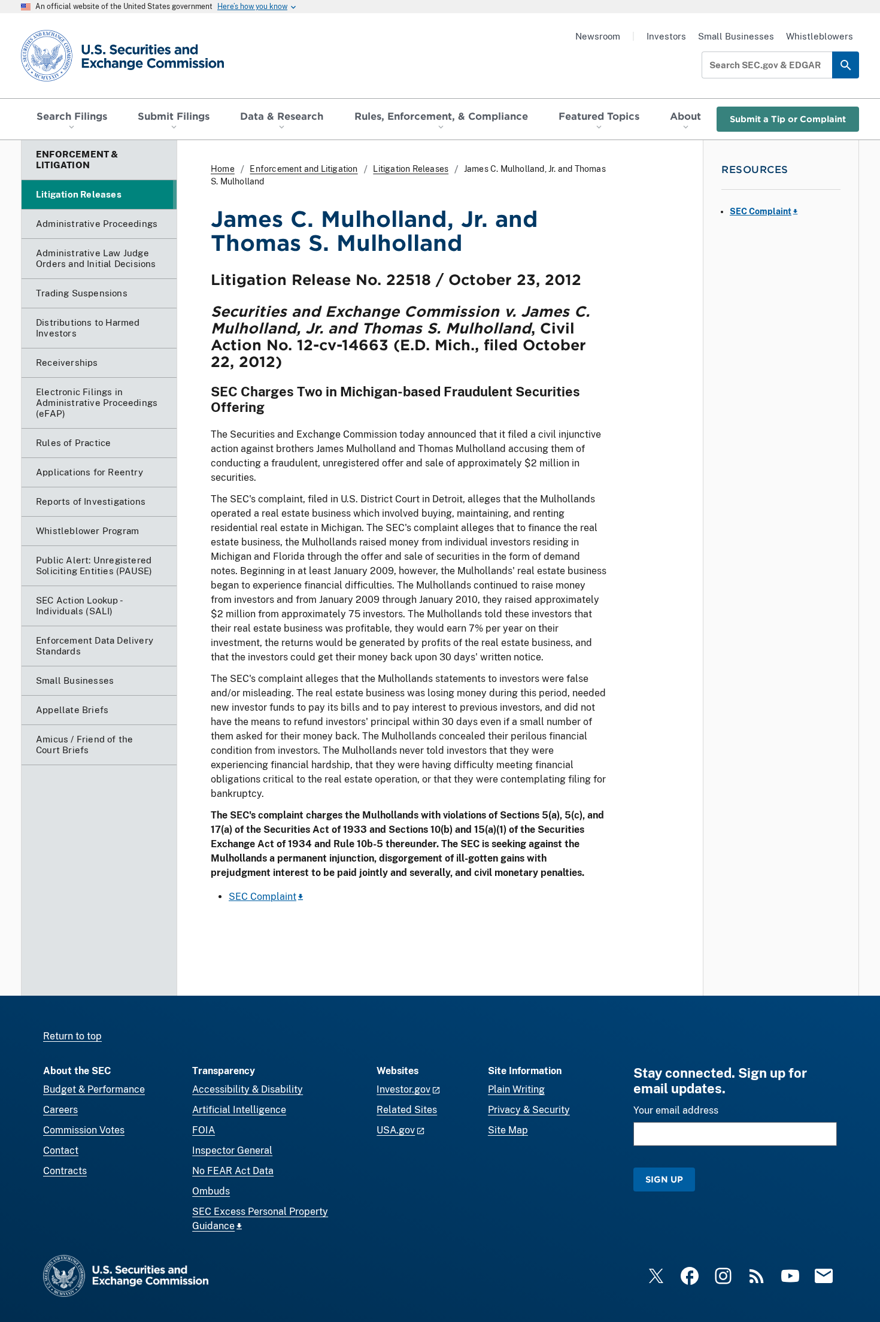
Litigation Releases (410, 169)
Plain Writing (516, 1089)
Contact (60, 1150)
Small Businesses (736, 36)
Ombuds (211, 1191)
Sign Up (664, 1179)
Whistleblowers (819, 36)
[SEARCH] (845, 64)
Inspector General (232, 1150)
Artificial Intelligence (239, 1109)
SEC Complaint (262, 896)
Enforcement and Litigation (303, 169)
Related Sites (407, 1109)
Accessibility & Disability (247, 1089)
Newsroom (597, 36)
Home (223, 169)
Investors (666, 36)
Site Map (508, 1130)
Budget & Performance (94, 1089)
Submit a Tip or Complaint (788, 119)
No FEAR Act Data (233, 1171)
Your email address (675, 1110)
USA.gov (396, 1130)
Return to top (72, 1036)
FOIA (203, 1130)
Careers (60, 1109)
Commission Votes (84, 1130)
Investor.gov (403, 1089)
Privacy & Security (529, 1109)
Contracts (65, 1171)
